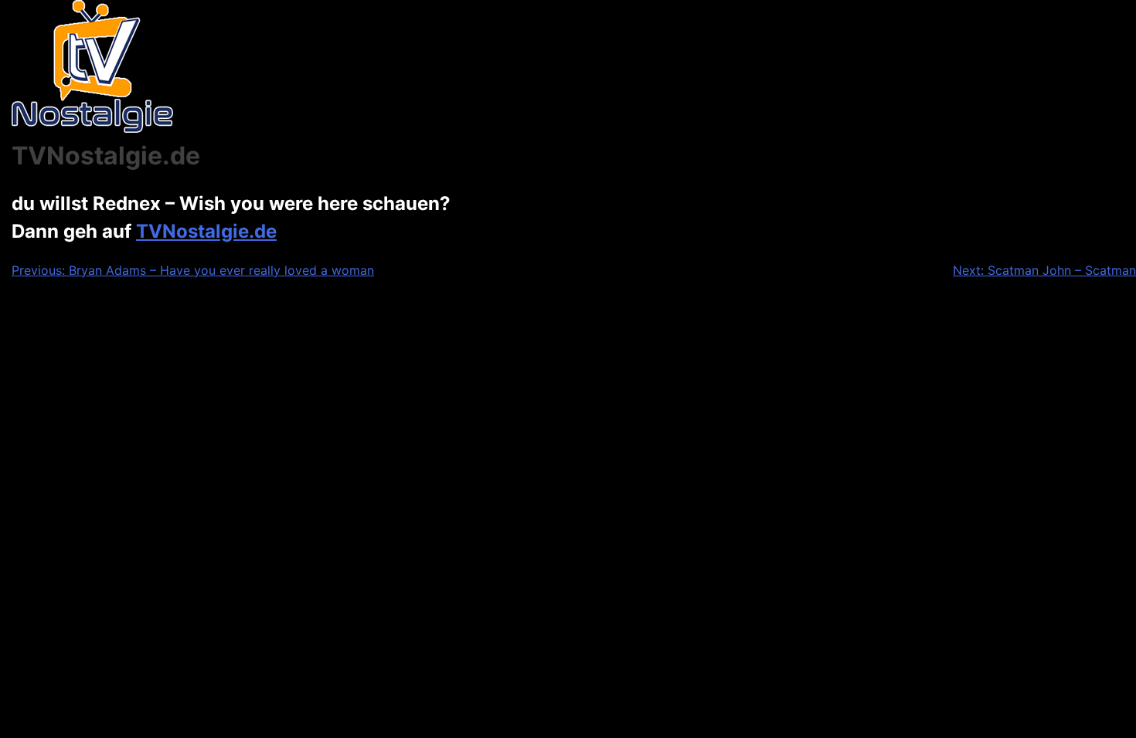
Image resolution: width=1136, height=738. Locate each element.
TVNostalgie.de (206, 231)
